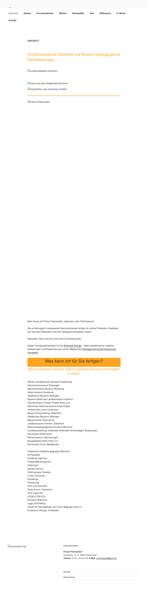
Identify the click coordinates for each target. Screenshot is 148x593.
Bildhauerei (105, 13)
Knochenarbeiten (45, 13)
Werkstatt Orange (73, 345)
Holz (92, 13)
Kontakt (12, 20)
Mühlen (63, 13)
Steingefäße (78, 13)
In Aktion (121, 13)
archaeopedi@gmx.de (106, 558)
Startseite (13, 13)
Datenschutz (69, 577)
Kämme (27, 13)
